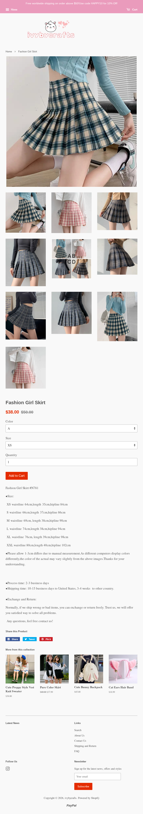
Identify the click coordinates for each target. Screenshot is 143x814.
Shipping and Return (85, 746)
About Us (79, 735)
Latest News (12, 723)
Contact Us (80, 740)
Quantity (11, 455)
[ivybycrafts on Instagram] (8, 769)
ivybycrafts (71, 798)
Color (9, 421)
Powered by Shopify (88, 798)
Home (9, 51)
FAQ (76, 751)
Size (8, 438)
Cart (134, 9)
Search (77, 730)
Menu (13, 9)
